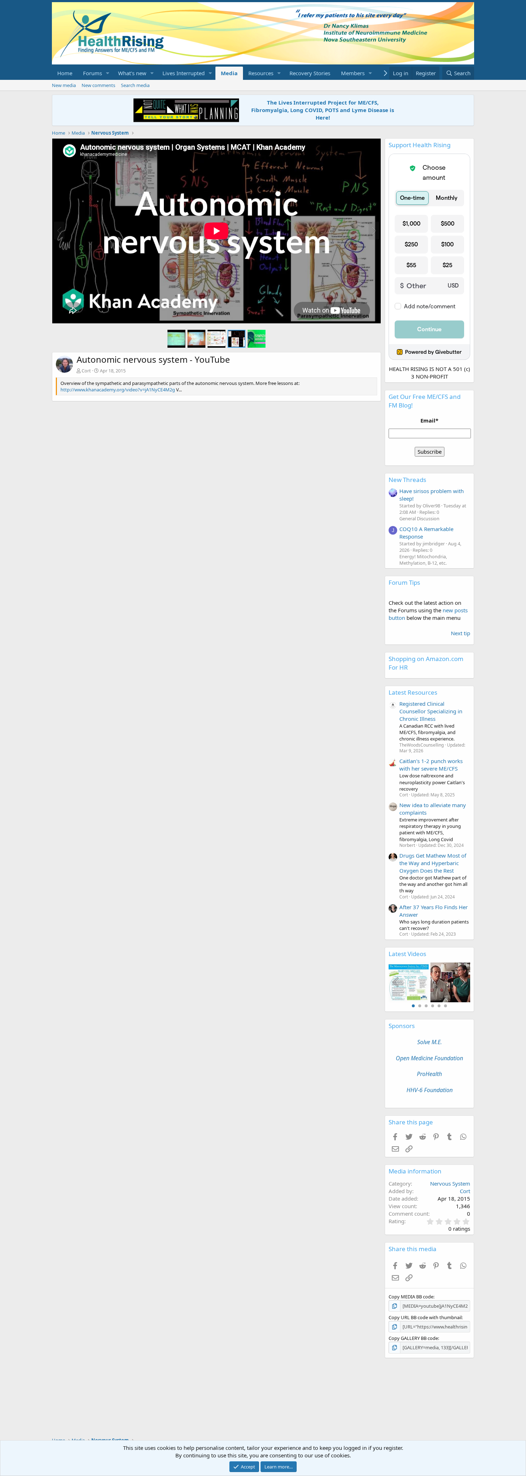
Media (229, 73)
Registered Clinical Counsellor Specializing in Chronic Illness (430, 711)
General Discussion (419, 518)
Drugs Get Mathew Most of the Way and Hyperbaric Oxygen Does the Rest (432, 863)
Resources (260, 73)
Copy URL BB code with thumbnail (425, 1317)
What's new (132, 73)
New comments (98, 85)
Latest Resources (413, 692)
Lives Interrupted (183, 73)
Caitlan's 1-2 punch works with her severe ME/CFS (431, 764)
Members (353, 73)
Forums (92, 73)
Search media (135, 85)
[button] (108, 73)
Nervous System (450, 1183)
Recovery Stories (309, 73)
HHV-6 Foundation (429, 1090)
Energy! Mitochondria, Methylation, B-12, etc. (423, 559)
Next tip (460, 633)
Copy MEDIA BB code (411, 1296)
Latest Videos (407, 954)
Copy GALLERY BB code (413, 1338)
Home (64, 73)
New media (64, 85)
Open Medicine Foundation (429, 1058)
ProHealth (429, 1074)
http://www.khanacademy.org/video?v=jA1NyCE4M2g (117, 389)
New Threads (407, 480)
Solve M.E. (429, 1042)
